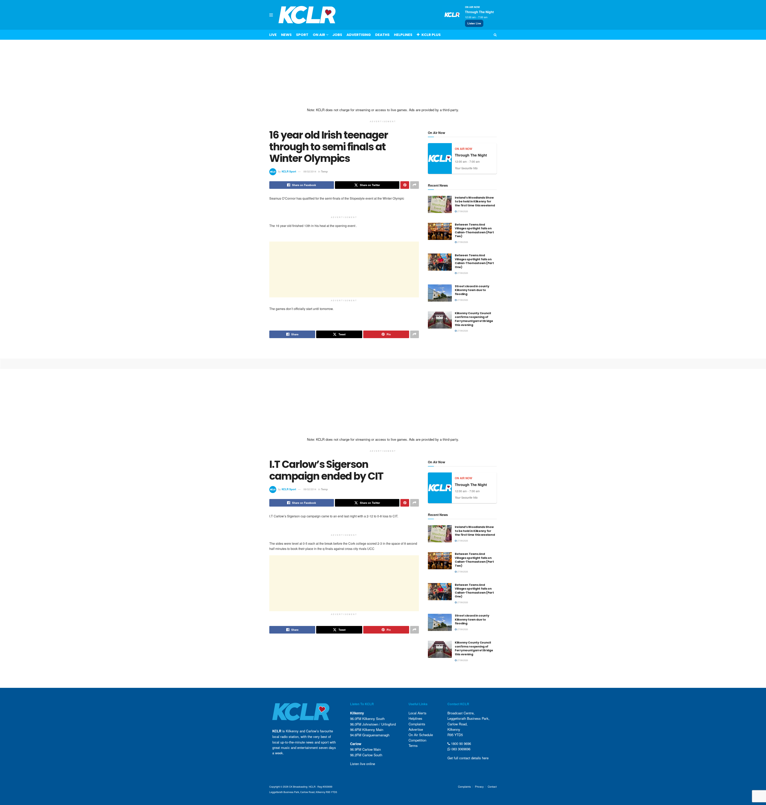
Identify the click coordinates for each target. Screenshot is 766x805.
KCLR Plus (431, 34)
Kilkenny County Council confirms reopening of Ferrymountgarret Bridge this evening (474, 319)
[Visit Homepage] (307, 15)
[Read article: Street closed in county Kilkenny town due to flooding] (440, 293)
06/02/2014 (309, 171)
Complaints (417, 723)
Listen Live (474, 23)
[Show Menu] (271, 15)
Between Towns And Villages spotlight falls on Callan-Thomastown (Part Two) (474, 230)
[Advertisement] (383, 74)
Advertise (416, 729)
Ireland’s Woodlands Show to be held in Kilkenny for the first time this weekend (475, 201)
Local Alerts (417, 712)
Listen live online (362, 763)
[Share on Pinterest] (404, 185)
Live (273, 34)
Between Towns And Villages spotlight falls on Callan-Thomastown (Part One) (474, 261)
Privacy (479, 786)
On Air (319, 34)
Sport (302, 34)
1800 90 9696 (460, 743)
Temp (324, 171)
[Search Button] (495, 35)
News (286, 34)
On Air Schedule (421, 734)
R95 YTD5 (455, 734)
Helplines (403, 34)
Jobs (337, 34)
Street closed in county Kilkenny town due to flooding (472, 290)
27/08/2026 (462, 211)
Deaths (382, 34)
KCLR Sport (289, 171)
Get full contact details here (468, 757)
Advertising (358, 34)
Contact (492, 786)
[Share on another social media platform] (414, 185)
